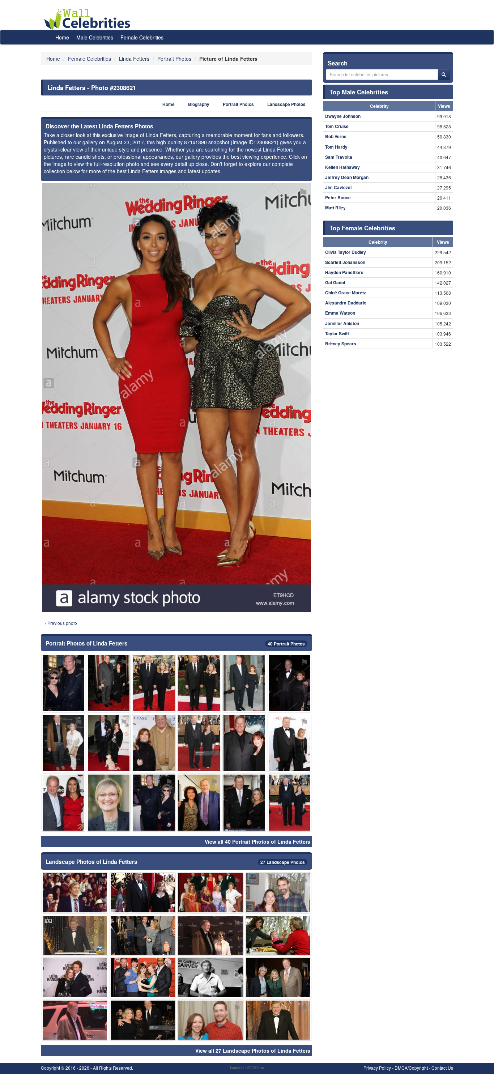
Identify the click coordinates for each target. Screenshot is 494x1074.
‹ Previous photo (61, 623)
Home (62, 37)
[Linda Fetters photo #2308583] (75, 977)
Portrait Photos (238, 104)
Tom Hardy (336, 147)
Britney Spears (340, 343)
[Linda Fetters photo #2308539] (278, 977)
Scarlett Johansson (345, 262)
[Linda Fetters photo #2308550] (75, 1020)
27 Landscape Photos (282, 862)
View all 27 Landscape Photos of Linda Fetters (252, 1050)
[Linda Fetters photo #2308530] (244, 683)
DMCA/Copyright (411, 1068)
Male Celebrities (94, 37)
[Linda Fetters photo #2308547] (289, 802)
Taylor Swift (337, 333)
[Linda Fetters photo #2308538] (109, 743)
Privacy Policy (377, 1068)
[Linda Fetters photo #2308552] (199, 802)
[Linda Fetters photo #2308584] (75, 892)
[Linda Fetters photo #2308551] (244, 743)
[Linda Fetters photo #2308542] (289, 683)
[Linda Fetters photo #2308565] (210, 1020)
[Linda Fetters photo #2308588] (210, 892)
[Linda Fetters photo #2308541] (143, 892)
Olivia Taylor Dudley (345, 252)
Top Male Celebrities (358, 92)
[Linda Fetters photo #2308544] (199, 683)
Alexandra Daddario (345, 302)
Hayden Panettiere (344, 272)
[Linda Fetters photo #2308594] (63, 802)
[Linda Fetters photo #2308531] (154, 743)
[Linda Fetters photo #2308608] (143, 935)
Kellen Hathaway (342, 167)
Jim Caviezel (338, 187)
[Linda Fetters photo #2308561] (143, 1020)
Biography (198, 104)
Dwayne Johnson (343, 116)
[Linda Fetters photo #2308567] (210, 935)
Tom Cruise (337, 126)
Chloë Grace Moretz (345, 292)
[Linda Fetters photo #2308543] (109, 683)
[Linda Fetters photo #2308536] (154, 683)
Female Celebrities (141, 37)
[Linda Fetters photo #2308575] (109, 802)
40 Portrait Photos (286, 643)
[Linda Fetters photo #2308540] (199, 743)
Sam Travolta (338, 157)
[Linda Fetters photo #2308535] (154, 802)
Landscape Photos (286, 104)
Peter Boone (338, 197)
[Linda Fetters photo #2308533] (63, 743)
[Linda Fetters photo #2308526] (63, 683)
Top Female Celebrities (362, 227)
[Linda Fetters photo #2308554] (289, 743)
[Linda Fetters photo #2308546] (244, 802)
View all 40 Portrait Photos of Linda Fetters (257, 841)
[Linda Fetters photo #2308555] (75, 935)
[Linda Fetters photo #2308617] (278, 1020)
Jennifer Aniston (342, 323)
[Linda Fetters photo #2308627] (210, 977)
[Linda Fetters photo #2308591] (278, 892)
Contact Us (442, 1068)
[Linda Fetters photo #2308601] (143, 977)
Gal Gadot (335, 282)
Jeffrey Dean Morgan (347, 177)
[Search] (444, 74)
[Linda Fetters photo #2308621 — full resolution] (176, 397)
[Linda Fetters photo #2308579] (278, 935)
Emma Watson (340, 313)
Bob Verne (335, 136)
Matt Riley (335, 207)
